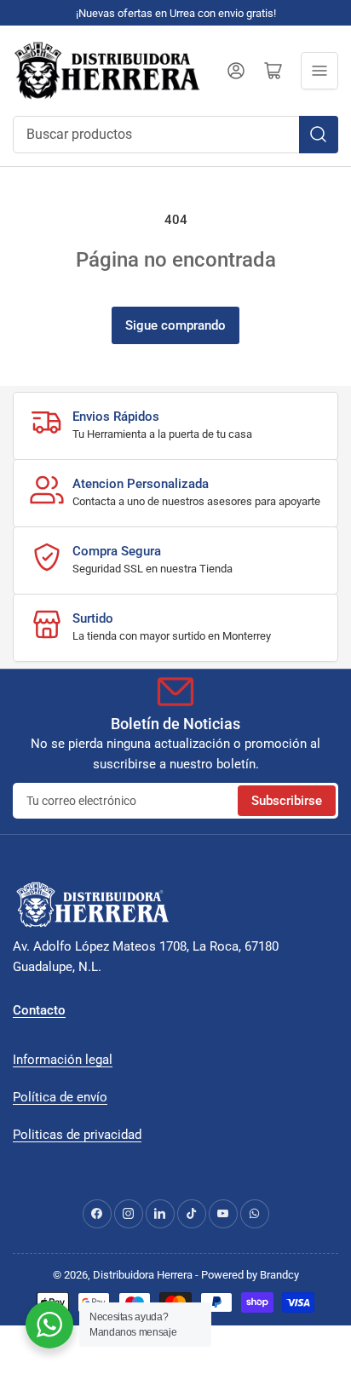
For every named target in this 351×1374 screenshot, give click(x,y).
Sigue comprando (175, 325)
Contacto (39, 1010)
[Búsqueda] (318, 134)
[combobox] (175, 134)
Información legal (62, 1059)
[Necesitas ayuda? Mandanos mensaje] (49, 1324)
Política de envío (60, 1097)
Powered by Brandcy (250, 1274)
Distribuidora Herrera (143, 1274)
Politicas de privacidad (77, 1134)
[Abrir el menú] (319, 70)
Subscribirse (286, 800)
